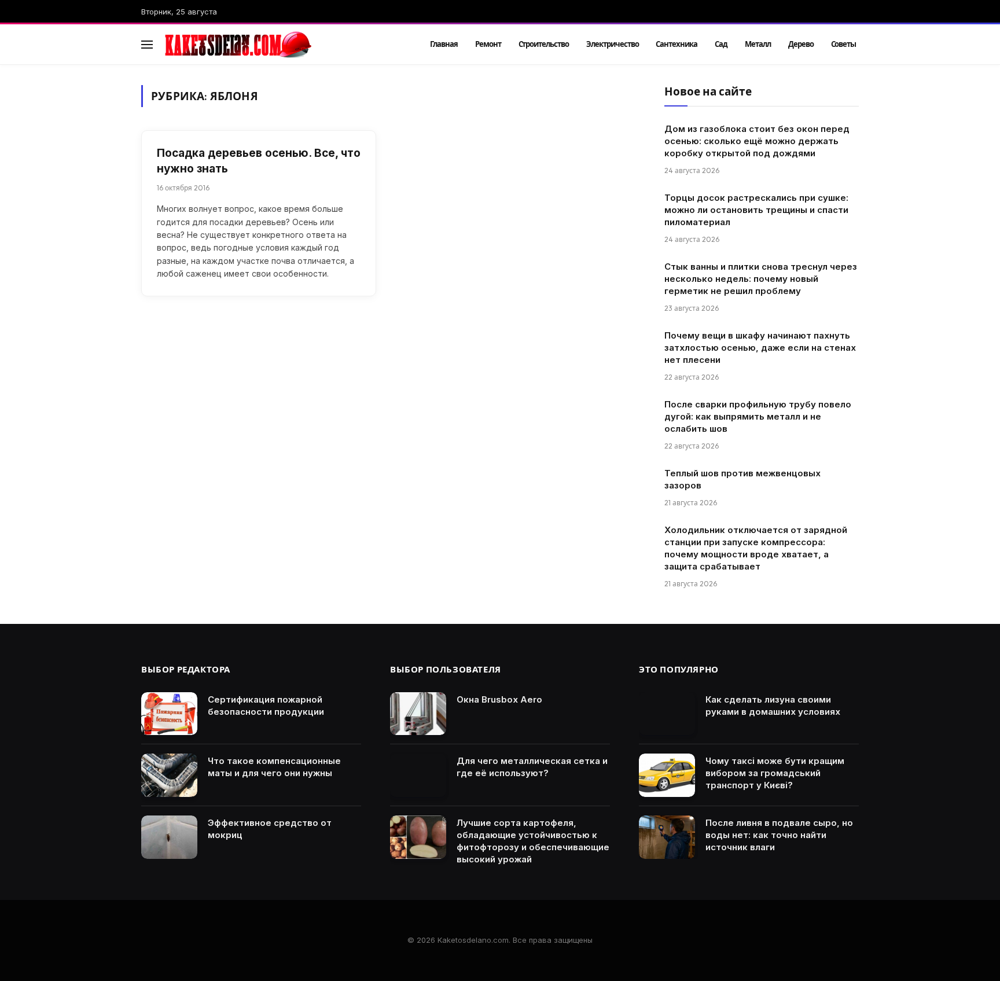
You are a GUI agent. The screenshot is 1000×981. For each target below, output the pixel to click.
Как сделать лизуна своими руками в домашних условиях (772, 705)
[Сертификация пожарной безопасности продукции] (169, 714)
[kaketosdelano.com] (281, 44)
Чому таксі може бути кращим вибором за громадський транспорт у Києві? (774, 773)
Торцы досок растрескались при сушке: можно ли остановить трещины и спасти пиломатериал (756, 209)
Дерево (801, 44)
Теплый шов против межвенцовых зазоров (742, 479)
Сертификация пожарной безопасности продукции (266, 705)
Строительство (544, 44)
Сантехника (676, 44)
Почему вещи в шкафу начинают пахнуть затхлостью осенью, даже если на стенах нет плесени (760, 347)
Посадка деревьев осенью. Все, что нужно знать (259, 160)
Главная (444, 44)
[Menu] (147, 44)
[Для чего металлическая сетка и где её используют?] (418, 775)
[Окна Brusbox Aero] (418, 714)
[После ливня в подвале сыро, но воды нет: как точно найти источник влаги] (667, 837)
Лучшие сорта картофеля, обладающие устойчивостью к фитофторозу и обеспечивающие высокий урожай (533, 841)
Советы (843, 44)
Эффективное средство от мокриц (270, 828)
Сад (721, 44)
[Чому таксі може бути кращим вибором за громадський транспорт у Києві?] (667, 775)
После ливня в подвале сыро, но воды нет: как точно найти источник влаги (779, 835)
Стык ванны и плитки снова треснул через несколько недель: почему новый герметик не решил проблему (760, 278)
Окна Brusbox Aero (499, 699)
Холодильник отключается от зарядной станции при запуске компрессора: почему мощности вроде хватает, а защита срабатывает (755, 548)
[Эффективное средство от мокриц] (169, 837)
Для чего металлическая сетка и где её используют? (532, 766)
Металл (758, 44)
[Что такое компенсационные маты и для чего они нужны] (169, 775)
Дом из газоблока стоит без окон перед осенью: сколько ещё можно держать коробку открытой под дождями (757, 141)
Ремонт (488, 44)
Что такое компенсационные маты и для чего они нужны (274, 766)
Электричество (612, 44)
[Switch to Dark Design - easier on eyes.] (836, 44)
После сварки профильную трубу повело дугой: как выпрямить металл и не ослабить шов (757, 416)
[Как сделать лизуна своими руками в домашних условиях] (667, 714)
